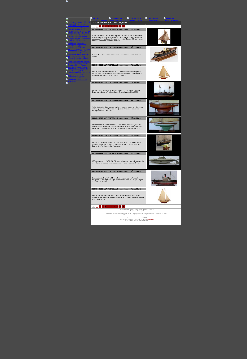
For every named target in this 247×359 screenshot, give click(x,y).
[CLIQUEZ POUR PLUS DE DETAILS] (164, 36)
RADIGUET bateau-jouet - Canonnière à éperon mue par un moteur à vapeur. (116, 56)
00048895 (150, 219)
